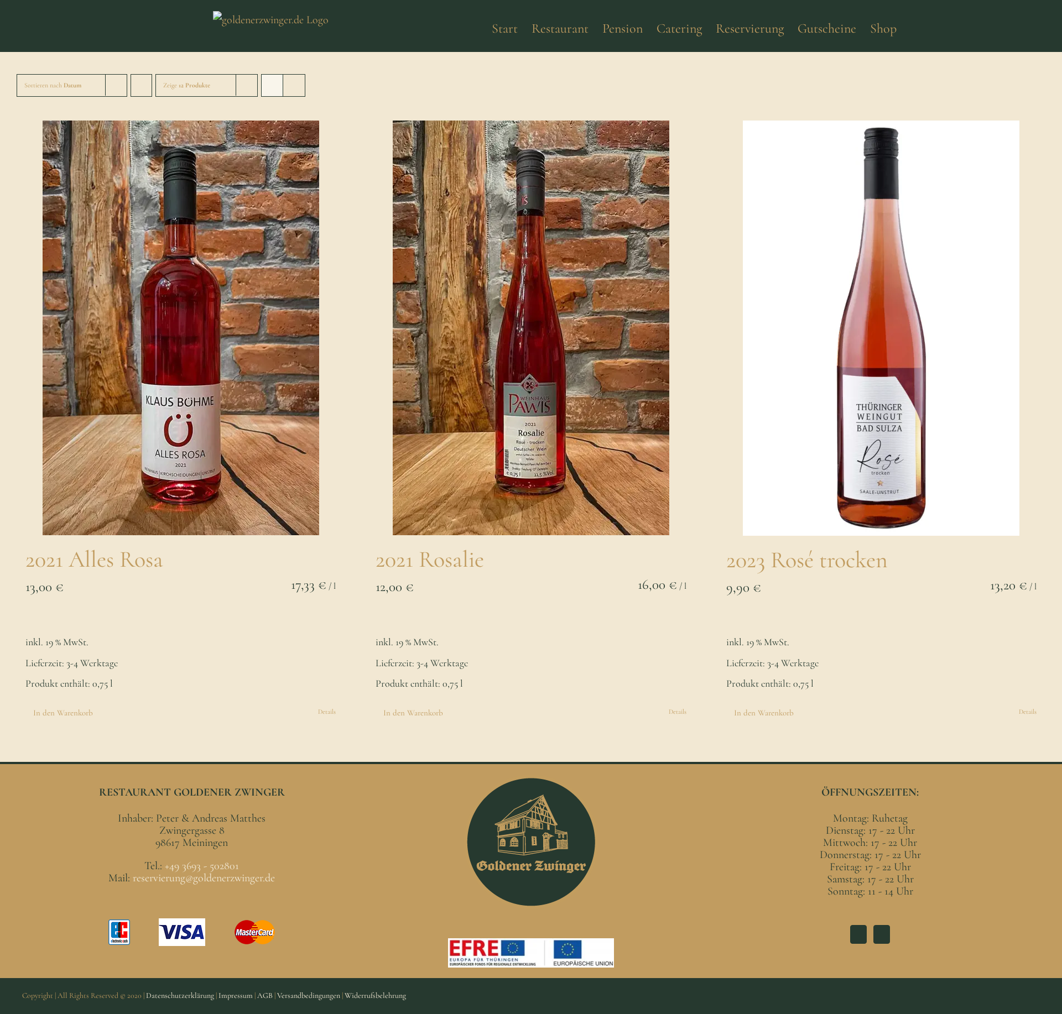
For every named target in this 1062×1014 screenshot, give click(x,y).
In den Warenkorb (63, 713)
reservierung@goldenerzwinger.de (204, 878)
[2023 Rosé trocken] (881, 328)
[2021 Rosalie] (530, 328)
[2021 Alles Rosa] (180, 328)
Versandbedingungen (308, 995)
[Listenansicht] (294, 85)
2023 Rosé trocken (807, 560)
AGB (265, 995)
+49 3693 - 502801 (202, 865)
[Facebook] (858, 934)
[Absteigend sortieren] (141, 85)
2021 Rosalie (430, 559)
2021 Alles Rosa (94, 559)
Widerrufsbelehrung (375, 995)
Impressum (235, 995)
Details (327, 711)
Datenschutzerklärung (180, 995)
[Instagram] (881, 934)
